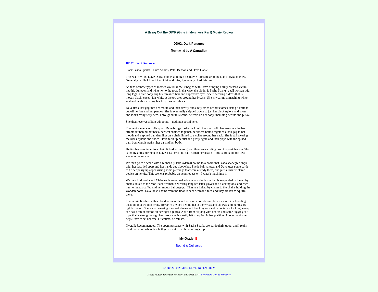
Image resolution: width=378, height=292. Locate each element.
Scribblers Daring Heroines (216, 274)
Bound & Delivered (189, 245)
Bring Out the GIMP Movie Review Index (189, 267)
